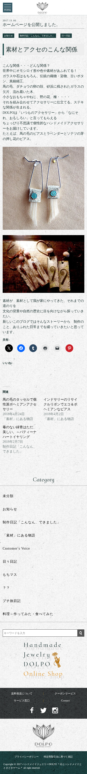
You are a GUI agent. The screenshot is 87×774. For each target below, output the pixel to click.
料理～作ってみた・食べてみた (28, 614)
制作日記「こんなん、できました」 (37, 35)
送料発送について (21, 693)
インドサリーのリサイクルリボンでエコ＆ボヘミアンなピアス (60, 404)
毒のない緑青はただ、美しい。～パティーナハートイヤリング (19, 432)
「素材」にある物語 (19, 535)
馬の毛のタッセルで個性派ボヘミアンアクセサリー (19, 404)
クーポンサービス (65, 693)
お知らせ (8, 35)
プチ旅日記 (12, 601)
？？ (6, 588)
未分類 (8, 496)
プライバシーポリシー (26, 757)
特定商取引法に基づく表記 (58, 757)
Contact (65, 700)
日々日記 (66, 35)
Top (79, 759)
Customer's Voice (16, 548)
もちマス (10, 574)
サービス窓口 (22, 700)
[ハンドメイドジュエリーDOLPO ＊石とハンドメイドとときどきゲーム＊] (42, 12)
